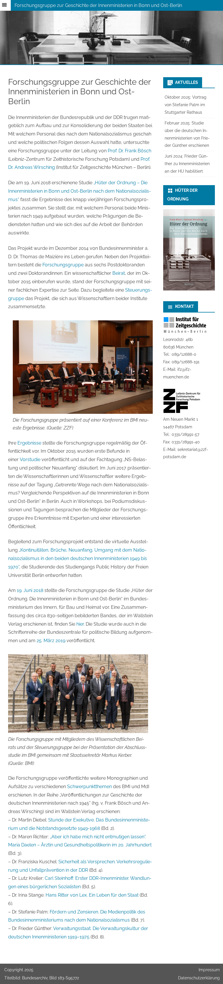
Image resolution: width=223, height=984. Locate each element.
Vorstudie (30, 459)
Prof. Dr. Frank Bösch (129, 151)
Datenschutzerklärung (199, 978)
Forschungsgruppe (63, 265)
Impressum (209, 969)
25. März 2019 (51, 640)
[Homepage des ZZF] (182, 411)
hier (80, 624)
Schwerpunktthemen (89, 786)
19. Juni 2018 (30, 590)
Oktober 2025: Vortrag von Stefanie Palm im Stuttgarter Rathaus (185, 105)
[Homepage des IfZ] (185, 332)
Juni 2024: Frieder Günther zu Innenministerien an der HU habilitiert (187, 164)
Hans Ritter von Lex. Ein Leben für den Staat (92, 895)
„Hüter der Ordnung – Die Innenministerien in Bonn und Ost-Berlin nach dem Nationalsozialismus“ (79, 191)
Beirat (118, 273)
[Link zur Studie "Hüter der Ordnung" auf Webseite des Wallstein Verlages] (189, 289)
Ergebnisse (29, 443)
